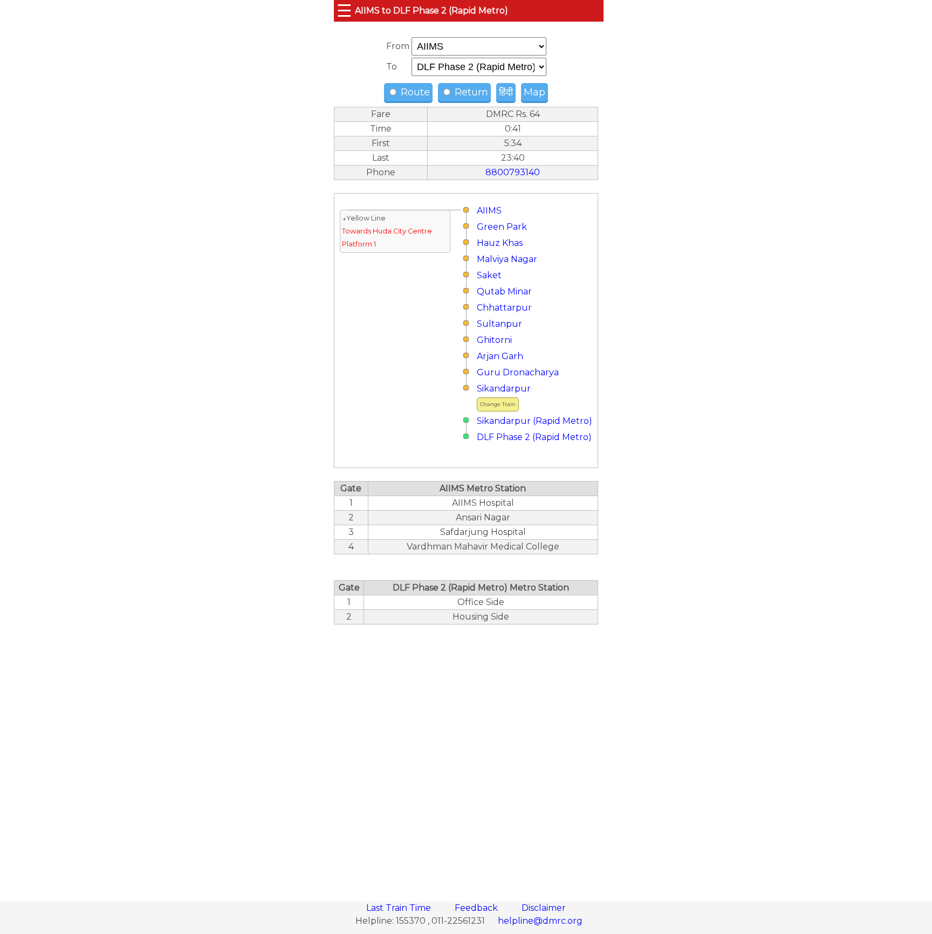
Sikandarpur (504, 388)
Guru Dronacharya (518, 372)
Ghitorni (494, 340)
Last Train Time (399, 908)
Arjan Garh (500, 356)
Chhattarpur (504, 308)
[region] (466, 757)
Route (414, 92)
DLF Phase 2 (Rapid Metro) (534, 437)
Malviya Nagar (507, 259)
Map (534, 92)
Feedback (477, 908)
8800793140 (512, 172)
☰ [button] (344, 10)
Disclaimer (544, 908)
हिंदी (506, 92)
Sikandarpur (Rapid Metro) (534, 421)
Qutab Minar (504, 291)
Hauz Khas (500, 243)
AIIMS (489, 210)
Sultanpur (499, 324)
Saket (489, 275)
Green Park (502, 227)
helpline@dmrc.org (540, 921)
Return (470, 92)
